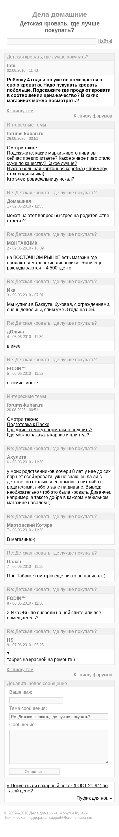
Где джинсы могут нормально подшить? (49, 429)
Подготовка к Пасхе (28, 424)
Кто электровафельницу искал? (40, 179)
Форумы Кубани (74, 813)
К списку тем (20, 110)
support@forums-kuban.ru (70, 817)
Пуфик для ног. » (94, 798)
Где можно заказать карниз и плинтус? (48, 434)
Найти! (105, 41)
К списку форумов (93, 115)
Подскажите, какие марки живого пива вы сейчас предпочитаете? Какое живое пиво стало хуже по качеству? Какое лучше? (59, 158)
